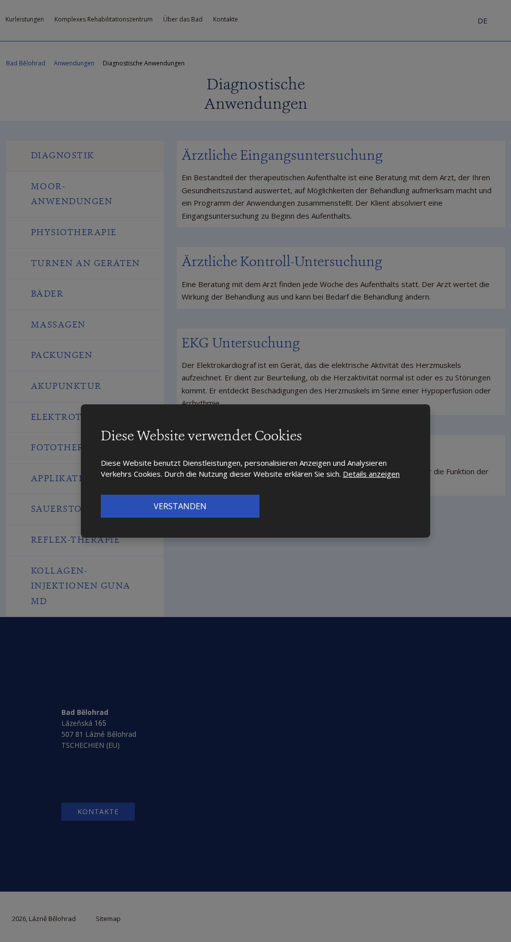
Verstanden (180, 506)
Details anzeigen (371, 474)
